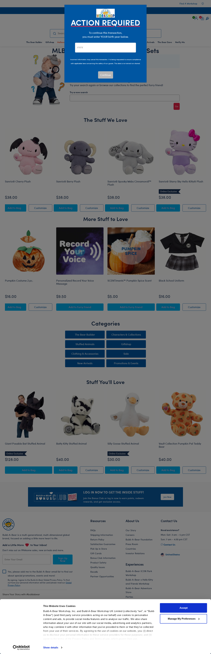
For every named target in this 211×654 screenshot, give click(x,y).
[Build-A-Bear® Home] (105, 12)
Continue (105, 75)
